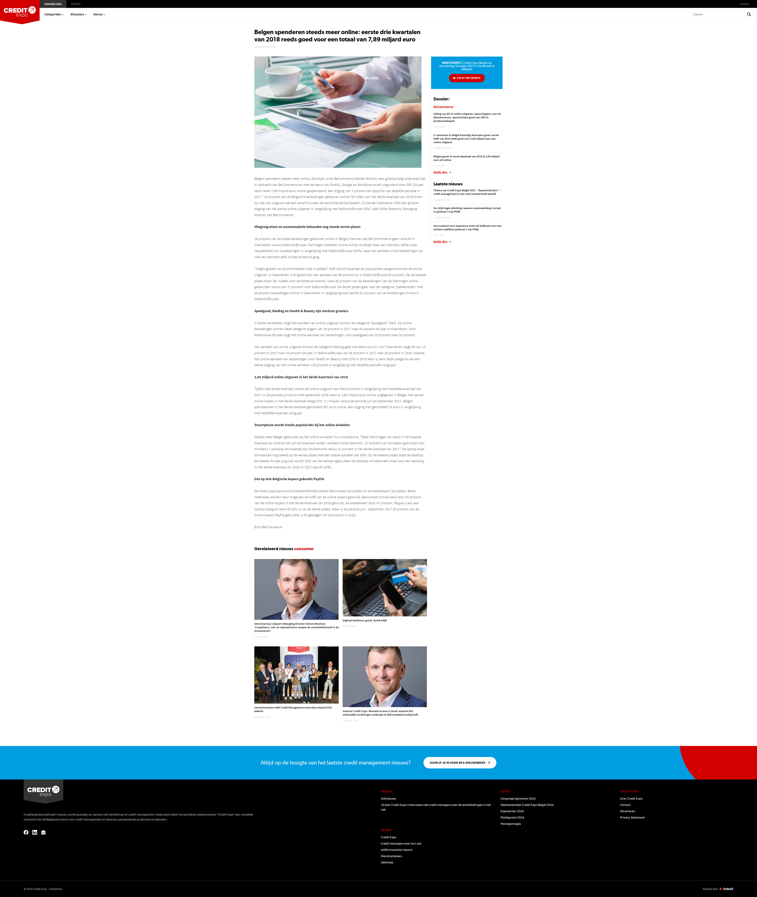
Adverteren (627, 811)
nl (753, 4)
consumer (304, 548)
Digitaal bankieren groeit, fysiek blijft (365, 620)
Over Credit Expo (631, 798)
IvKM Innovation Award (396, 850)
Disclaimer (56, 888)
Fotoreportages (511, 824)
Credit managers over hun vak (401, 843)
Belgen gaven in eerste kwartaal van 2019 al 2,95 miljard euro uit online (467, 158)
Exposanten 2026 (512, 811)
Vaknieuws (388, 798)
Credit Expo (388, 837)
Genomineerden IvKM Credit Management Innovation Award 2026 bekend (293, 709)
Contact (625, 805)
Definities (387, 862)
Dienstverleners (391, 856)
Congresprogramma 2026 (518, 798)
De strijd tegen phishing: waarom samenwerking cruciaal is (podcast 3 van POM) (467, 209)
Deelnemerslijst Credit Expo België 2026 (527, 805)
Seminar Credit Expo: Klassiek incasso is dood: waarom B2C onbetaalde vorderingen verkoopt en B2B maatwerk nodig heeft (380, 712)
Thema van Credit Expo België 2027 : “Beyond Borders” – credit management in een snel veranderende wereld (467, 192)
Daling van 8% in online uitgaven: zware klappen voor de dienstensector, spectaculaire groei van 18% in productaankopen (467, 117)
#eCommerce (443, 107)
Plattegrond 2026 (512, 817)
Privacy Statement (632, 817)
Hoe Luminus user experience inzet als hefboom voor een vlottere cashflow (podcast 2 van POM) (468, 227)
